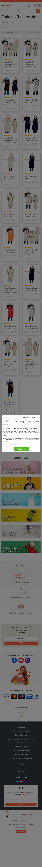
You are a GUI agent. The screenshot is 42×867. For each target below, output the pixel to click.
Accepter (21, 449)
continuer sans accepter (30, 417)
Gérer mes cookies (29, 439)
